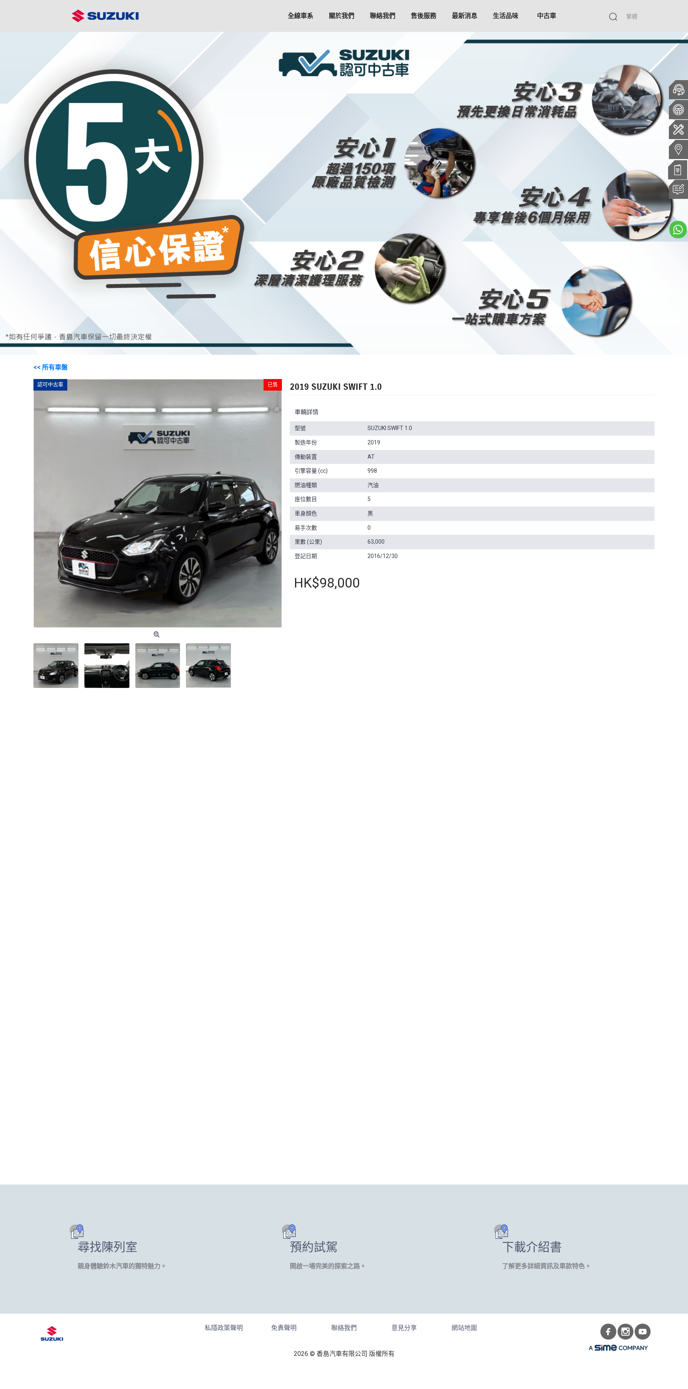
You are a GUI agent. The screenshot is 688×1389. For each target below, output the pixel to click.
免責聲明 (284, 1328)
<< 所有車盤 (50, 367)
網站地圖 (464, 1328)
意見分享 (404, 1328)
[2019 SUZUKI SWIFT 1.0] (157, 503)
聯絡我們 (344, 1328)
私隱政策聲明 (224, 1328)
